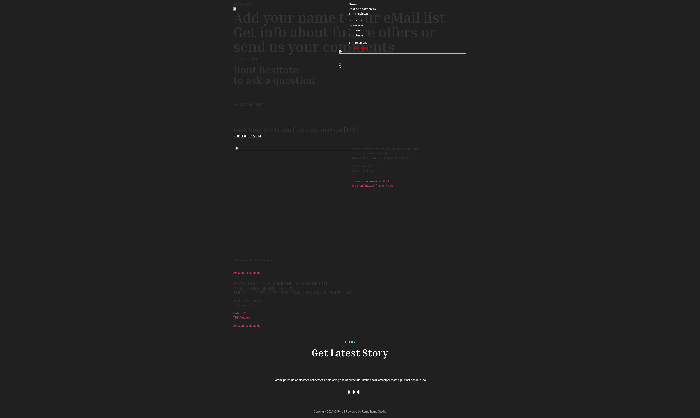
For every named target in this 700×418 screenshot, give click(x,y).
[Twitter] (242, 116)
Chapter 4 (356, 35)
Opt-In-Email (358, 47)
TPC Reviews (358, 43)
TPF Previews (358, 13)
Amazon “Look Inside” (247, 273)
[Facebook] (242, 112)
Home (353, 4)
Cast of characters (362, 9)
